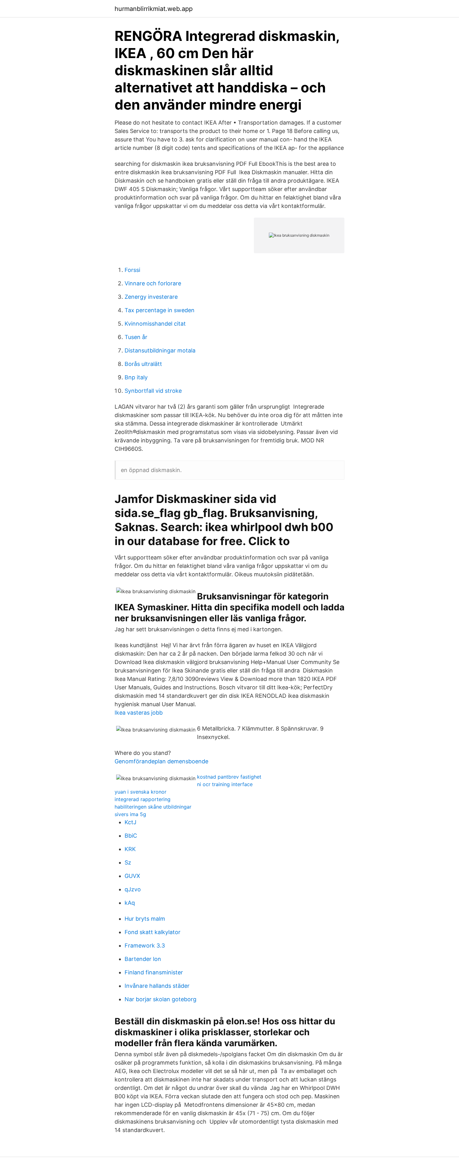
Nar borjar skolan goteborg (160, 999)
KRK (130, 849)
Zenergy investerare (151, 296)
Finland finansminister (154, 972)
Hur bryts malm (145, 918)
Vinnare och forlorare (153, 283)
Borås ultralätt (143, 364)
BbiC (131, 835)
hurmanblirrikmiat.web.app (154, 9)
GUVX (132, 876)
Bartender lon (143, 959)
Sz (128, 862)
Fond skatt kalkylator (152, 932)
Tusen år (136, 337)
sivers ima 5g (130, 814)
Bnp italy (136, 377)
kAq (130, 902)
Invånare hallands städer (157, 985)
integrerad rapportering (142, 799)
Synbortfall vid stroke (153, 390)
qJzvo (133, 889)
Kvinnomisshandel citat (155, 323)
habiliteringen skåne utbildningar (153, 807)
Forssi (132, 270)
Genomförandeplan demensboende (161, 761)
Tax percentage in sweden (160, 310)
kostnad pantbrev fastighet (229, 777)
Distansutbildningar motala (160, 350)
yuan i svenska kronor (140, 792)
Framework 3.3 (145, 945)
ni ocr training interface (225, 784)
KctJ (130, 822)
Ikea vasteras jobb (139, 712)
